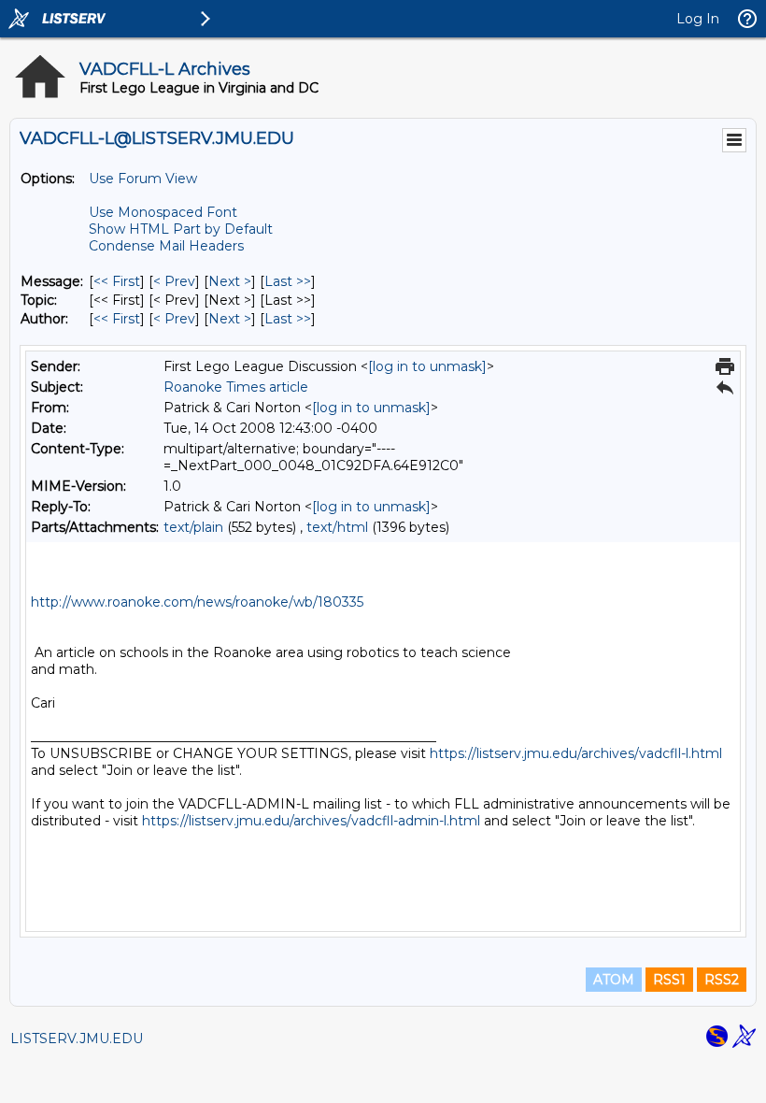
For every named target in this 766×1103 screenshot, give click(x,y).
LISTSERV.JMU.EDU (76, 1038)
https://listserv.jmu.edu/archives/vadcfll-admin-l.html (311, 820)
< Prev (174, 281)
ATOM (613, 979)
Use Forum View (143, 178)
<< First (116, 281)
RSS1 (669, 979)
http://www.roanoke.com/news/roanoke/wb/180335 (197, 602)
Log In (697, 18)
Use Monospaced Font (163, 212)
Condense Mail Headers (166, 245)
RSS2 (721, 979)
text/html (337, 527)
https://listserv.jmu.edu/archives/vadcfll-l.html (576, 753)
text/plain (193, 527)
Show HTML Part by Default (181, 229)
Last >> (287, 281)
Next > (229, 281)
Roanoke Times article (235, 387)
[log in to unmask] (427, 366)
